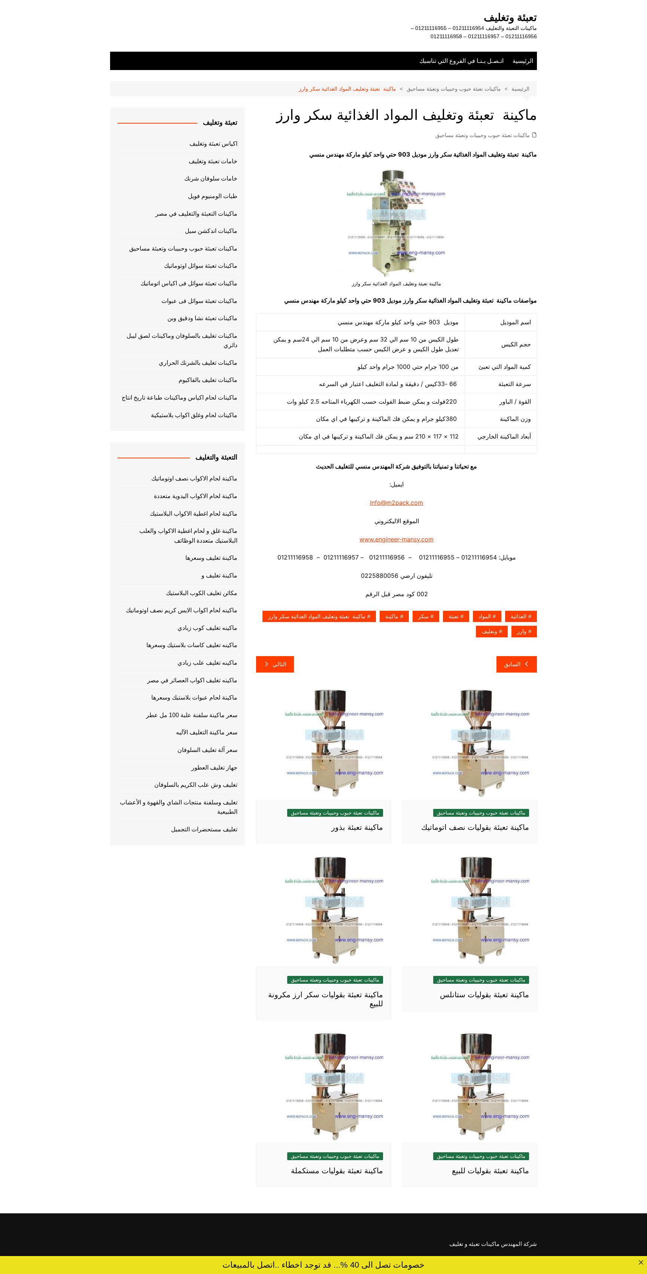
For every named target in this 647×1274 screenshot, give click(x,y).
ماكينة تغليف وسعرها (211, 558)
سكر (423, 616)
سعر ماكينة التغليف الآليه (206, 732)
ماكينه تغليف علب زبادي (207, 662)
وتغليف (489, 631)
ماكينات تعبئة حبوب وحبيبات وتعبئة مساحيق (482, 135)
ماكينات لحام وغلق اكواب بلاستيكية (194, 415)
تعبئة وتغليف (510, 17)
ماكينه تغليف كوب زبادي (207, 628)
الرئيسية (523, 61)
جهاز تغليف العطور (214, 767)
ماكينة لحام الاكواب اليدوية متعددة (195, 496)
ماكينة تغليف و (219, 575)
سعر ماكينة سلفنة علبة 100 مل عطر (191, 715)
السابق (512, 664)
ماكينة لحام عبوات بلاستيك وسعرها (194, 697)
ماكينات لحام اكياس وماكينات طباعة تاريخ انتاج (179, 397)
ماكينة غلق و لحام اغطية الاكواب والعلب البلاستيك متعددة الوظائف (188, 536)
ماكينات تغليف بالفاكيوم (208, 380)
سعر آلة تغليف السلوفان (207, 750)
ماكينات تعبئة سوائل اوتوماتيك (200, 266)
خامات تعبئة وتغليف (213, 161)
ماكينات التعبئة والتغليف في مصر (196, 213)
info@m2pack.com (396, 502)
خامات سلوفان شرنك (210, 178)
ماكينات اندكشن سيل (211, 231)
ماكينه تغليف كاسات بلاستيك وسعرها (191, 645)
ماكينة (391, 616)
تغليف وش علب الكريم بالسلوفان (195, 785)
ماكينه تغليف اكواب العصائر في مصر (192, 680)
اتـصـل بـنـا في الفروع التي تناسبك (461, 61)
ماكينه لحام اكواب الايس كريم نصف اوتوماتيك (181, 610)
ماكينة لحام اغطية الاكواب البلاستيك (193, 513)
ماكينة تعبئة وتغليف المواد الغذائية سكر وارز (316, 616)
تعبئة (454, 616)
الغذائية (518, 616)
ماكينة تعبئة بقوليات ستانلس (484, 995)
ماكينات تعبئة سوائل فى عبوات (199, 301)
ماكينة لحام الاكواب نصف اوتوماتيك (194, 478)
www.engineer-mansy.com (396, 539)
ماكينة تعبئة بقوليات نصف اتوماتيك (475, 827)
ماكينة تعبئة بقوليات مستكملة (337, 1171)
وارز (521, 631)
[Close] (641, 1262)
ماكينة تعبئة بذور (357, 827)
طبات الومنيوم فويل (212, 196)
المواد (485, 616)
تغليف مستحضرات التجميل (204, 829)
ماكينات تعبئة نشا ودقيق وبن (202, 318)
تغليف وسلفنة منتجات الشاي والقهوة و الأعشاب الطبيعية (178, 807)
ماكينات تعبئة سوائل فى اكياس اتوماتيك (188, 283)
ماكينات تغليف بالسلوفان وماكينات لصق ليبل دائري (182, 341)
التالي (279, 664)
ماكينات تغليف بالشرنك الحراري (198, 363)
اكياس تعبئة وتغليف (213, 143)
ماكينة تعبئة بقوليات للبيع (490, 1171)
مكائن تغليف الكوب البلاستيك (201, 593)
